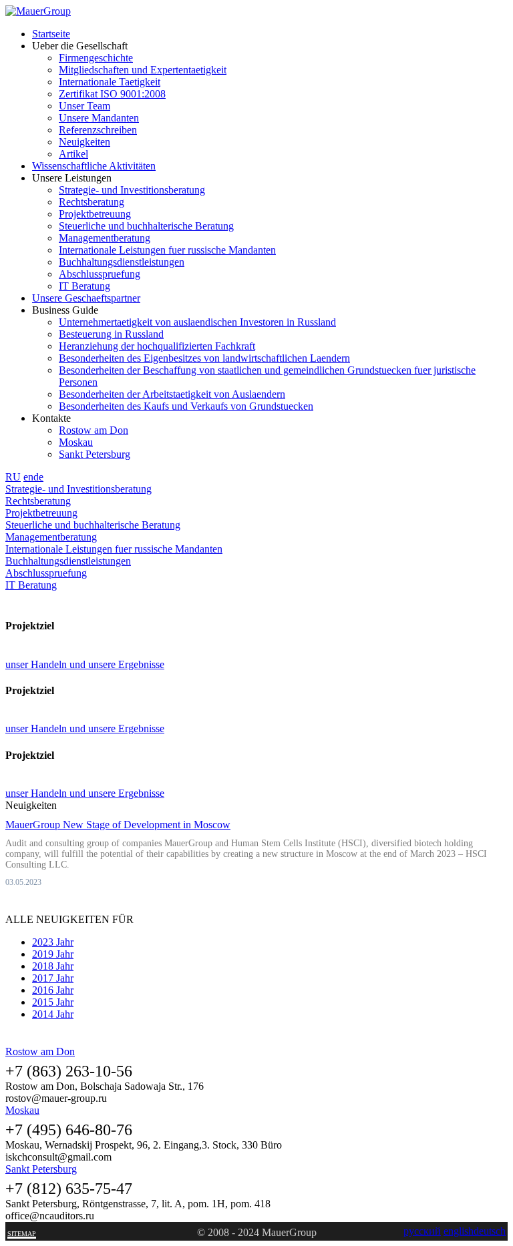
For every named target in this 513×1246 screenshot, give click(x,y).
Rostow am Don (93, 430)
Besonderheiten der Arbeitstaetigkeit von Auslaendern (172, 394)
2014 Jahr (52, 1014)
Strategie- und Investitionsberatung (132, 190)
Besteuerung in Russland (111, 334)
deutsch (490, 1231)
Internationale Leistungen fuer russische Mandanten (167, 250)
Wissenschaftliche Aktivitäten (94, 166)
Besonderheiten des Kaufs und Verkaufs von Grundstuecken (186, 406)
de (38, 477)
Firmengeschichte (96, 57)
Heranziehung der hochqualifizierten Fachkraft (157, 346)
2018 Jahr (52, 966)
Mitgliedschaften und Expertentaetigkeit (142, 69)
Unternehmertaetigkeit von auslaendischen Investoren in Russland (197, 322)
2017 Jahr (52, 978)
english (459, 1231)
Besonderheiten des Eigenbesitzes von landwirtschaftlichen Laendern (204, 358)
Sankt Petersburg (94, 454)
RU (13, 477)
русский (422, 1231)
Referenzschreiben (98, 129)
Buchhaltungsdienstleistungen (121, 262)
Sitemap (21, 1233)
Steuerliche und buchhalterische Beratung (146, 226)
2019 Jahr (52, 954)
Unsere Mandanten (99, 117)
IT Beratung (84, 286)
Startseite (51, 33)
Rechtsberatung (91, 202)
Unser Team (84, 105)
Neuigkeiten (84, 141)
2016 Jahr (52, 990)
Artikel (73, 154)
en (28, 477)
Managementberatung (104, 238)
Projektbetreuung (95, 214)
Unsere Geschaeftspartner (86, 298)
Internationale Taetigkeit (109, 81)
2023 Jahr (52, 942)
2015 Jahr (52, 1002)
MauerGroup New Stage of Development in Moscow (117, 824)
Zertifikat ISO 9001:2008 (112, 93)
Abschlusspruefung (99, 274)
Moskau (76, 442)
